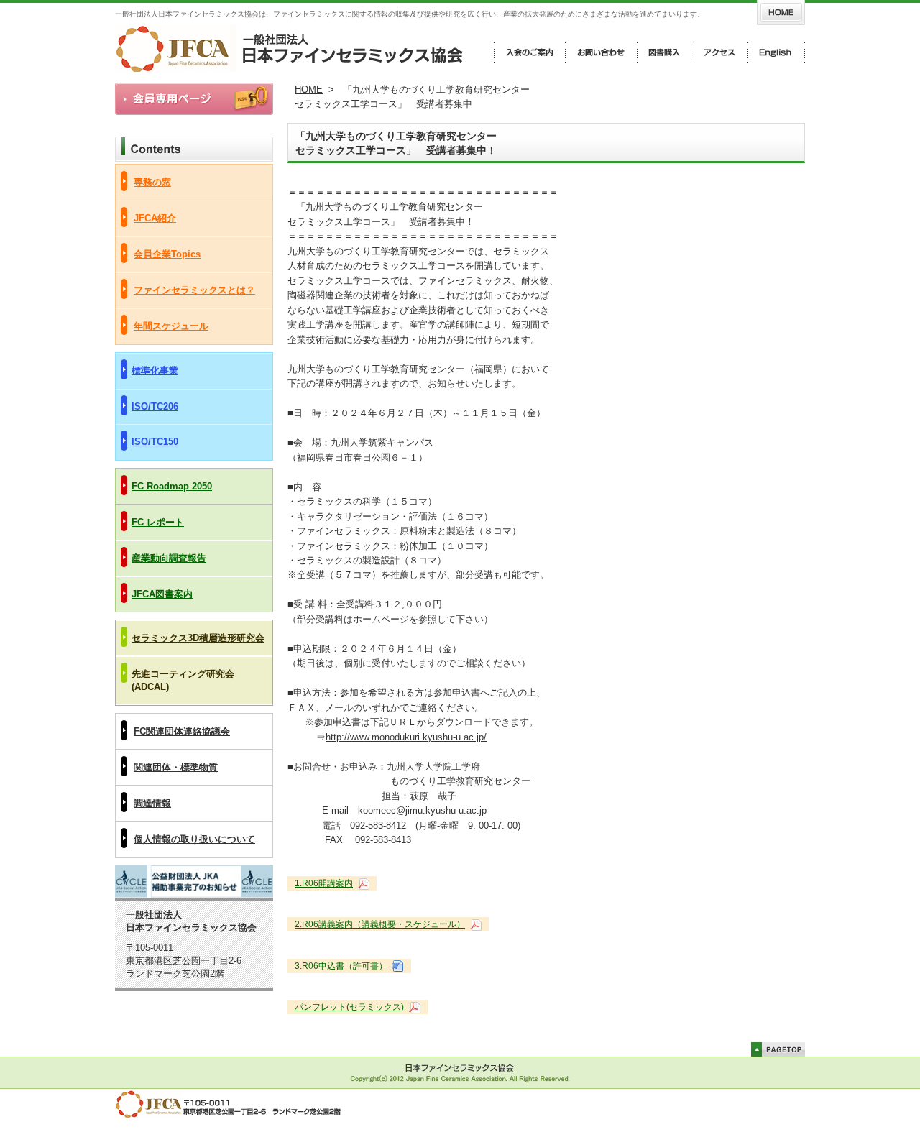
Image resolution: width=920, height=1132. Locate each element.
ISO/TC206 (155, 406)
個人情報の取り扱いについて (194, 839)
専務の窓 (152, 182)
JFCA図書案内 (162, 594)
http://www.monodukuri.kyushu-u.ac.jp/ (406, 737)
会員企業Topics (167, 254)
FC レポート (158, 522)
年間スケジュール (171, 326)
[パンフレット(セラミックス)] (413, 1007)
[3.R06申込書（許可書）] (397, 966)
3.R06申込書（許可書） (341, 966)
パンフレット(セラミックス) (349, 1007)
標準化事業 (155, 370)
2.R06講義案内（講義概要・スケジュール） (380, 924)
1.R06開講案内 (324, 883)
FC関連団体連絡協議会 (182, 731)
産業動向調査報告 (169, 558)
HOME (309, 89)
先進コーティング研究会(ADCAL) (183, 680)
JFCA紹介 (155, 218)
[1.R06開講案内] (362, 883)
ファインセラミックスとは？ (194, 290)
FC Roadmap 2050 (172, 486)
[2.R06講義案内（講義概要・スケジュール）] (474, 924)
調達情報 (152, 803)
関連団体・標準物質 (176, 767)
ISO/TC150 (155, 441)
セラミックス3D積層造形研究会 (198, 637)
